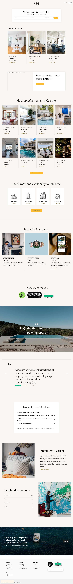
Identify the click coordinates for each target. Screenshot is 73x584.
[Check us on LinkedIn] (12, 575)
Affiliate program (9, 567)
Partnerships (8, 565)
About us (34, 564)
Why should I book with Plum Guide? (24, 423)
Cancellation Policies (23, 568)
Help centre (22, 564)
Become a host (9, 564)
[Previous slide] (6, 373)
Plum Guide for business (37, 567)
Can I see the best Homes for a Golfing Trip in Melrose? (29, 412)
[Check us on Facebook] (10, 575)
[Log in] (70, 3)
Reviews (21, 569)
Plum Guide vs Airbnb (10, 569)
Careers (34, 569)
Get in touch (22, 565)
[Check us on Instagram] (7, 575)
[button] (36, 2)
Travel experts (22, 567)
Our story (34, 565)
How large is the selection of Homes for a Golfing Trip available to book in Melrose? (35, 415)
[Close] (13, 580)
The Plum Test (35, 568)
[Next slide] (67, 373)
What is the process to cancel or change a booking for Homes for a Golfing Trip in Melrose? (34, 419)
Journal (7, 568)
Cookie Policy (6, 582)
